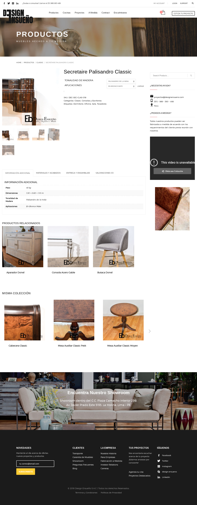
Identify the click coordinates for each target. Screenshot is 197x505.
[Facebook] (4, 3)
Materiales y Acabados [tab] (48, 173)
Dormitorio (78, 104)
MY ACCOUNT (159, 3)
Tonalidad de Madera (79, 80)
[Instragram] (13, 3)
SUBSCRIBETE (26, 471)
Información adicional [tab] (17, 173)
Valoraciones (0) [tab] (104, 173)
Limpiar (140, 86)
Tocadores (101, 104)
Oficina (87, 104)
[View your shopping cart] (163, 13)
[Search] (191, 75)
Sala (94, 104)
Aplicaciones (73, 85)
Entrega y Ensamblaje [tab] (78, 173)
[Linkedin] (17, 3)
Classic (78, 100)
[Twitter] (8, 3)
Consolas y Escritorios (92, 100)
